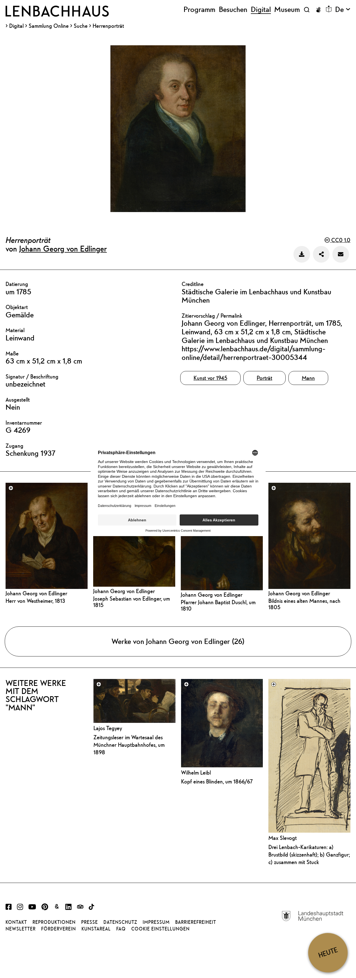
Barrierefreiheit (195, 922)
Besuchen (233, 9)
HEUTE (327, 952)
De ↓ (342, 9)
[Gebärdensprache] (318, 10)
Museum (287, 9)
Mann (308, 378)
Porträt (264, 378)
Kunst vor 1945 (210, 378)
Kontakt (16, 922)
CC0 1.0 (340, 240)
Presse (89, 922)
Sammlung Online (49, 26)
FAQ (121, 928)
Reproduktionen (54, 922)
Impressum (156, 922)
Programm (199, 9)
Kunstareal (96, 928)
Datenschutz (120, 922)
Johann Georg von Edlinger (63, 248)
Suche (81, 26)
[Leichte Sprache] (329, 9)
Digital (16, 26)
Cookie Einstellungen (160, 928)
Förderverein (58, 928)
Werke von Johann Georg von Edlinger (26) (178, 641)
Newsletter (21, 928)
